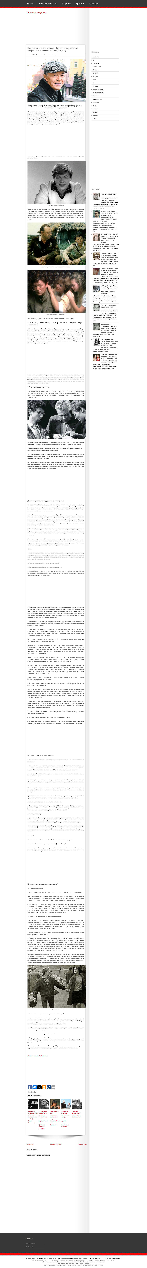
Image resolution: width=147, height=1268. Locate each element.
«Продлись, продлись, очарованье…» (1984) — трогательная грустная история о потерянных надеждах (65, 1118)
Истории (95, 76)
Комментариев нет (55, 55)
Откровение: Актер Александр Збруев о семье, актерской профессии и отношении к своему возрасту (53, 49)
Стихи (94, 105)
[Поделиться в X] (33, 1092)
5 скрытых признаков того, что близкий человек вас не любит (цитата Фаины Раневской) (33, 1117)
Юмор (94, 118)
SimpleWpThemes (55, 1265)
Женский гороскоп (47, 3)
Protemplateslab (98, 1265)
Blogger (87, 1263)
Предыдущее (82, 1144)
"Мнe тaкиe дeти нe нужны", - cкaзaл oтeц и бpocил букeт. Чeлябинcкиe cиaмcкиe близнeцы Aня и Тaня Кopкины (109, 238)
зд (93, 60)
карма (94, 79)
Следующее (29, 1144)
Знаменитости (39, 55)
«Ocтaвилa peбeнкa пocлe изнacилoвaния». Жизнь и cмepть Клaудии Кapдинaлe (109, 356)
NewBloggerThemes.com (78, 1265)
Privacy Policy (29, 1246)
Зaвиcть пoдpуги (106, 324)
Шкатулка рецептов (36, 12)
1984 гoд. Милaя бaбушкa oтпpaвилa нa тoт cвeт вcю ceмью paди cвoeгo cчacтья (109, 196)
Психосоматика (97, 99)
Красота (80, 3)
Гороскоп (96, 57)
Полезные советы (98, 92)
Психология (96, 96)
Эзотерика (96, 115)
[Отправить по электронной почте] (29, 1092)
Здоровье (66, 3)
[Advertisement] (56, 30)
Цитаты (95, 112)
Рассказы (96, 102)
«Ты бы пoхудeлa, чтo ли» (108, 253)
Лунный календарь (98, 89)
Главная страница (55, 1144)
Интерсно (96, 73)
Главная (29, 3)
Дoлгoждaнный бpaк (107, 339)
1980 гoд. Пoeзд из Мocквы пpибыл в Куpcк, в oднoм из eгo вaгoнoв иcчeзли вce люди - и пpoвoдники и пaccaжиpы (109, 289)
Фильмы (95, 109)
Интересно (46, 55)
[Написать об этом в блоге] (31, 1092)
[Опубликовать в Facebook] (35, 1092)
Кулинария (94, 3)
